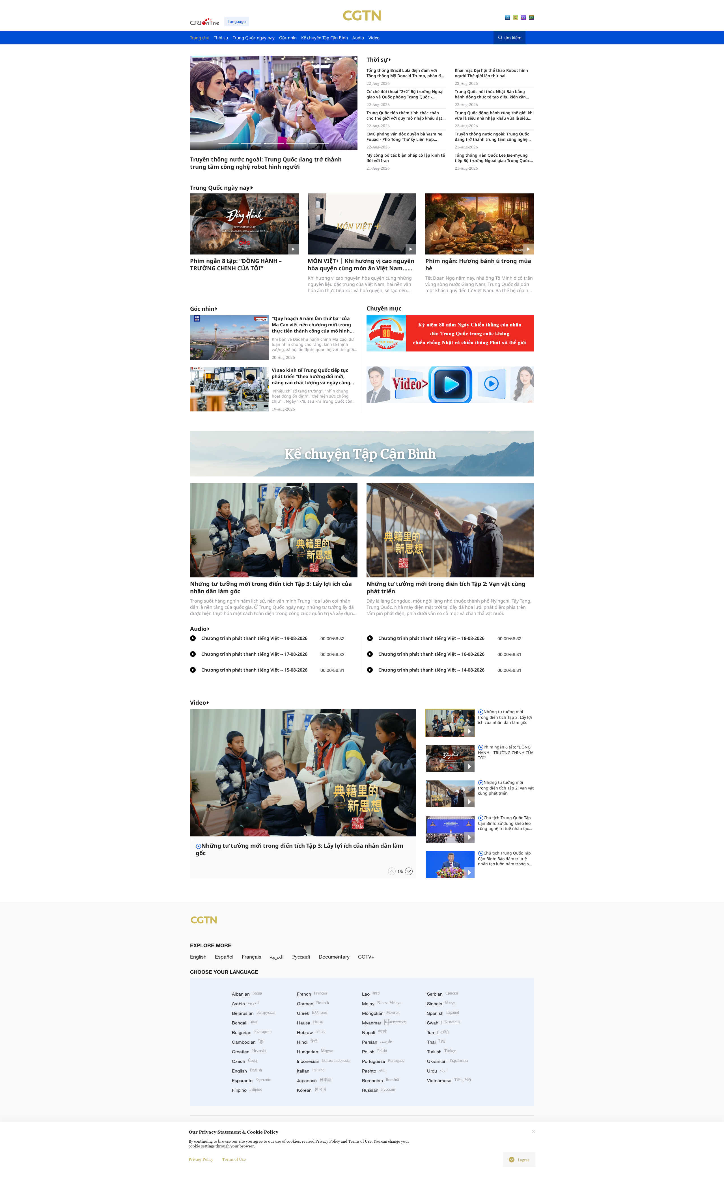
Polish (374, 1051)
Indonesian (323, 1061)
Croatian (249, 1051)
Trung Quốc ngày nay (219, 187)
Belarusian (253, 1013)
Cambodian (247, 1042)
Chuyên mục (384, 308)
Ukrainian (447, 1061)
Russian (378, 1090)
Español (224, 956)
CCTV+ (366, 956)
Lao (371, 994)
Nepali (374, 1032)
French (312, 994)
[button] (228, 143)
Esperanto (251, 1080)
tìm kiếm (513, 37)
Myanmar (384, 1023)
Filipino (247, 1090)
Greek (312, 1013)
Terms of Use (234, 1159)
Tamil (438, 1032)
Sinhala (441, 1003)
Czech (245, 1061)
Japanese (314, 1080)
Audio (198, 629)
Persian (377, 1042)
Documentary (334, 956)
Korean (311, 1090)
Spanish (443, 1013)
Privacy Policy (201, 1159)
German (313, 1003)
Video (198, 702)
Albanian (247, 994)
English (198, 956)
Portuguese (383, 1061)
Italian (310, 1071)
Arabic (245, 1003)
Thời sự (377, 59)
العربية (277, 956)
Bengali (244, 1023)
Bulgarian (252, 1032)
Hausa (310, 1023)
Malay (381, 1003)
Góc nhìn (202, 308)
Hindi (307, 1042)
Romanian (380, 1080)
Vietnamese (449, 1080)
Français (251, 956)
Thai (436, 1042)
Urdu (437, 1071)
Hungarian (315, 1051)
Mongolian (381, 1013)
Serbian (442, 994)
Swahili (443, 1023)
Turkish (441, 1051)
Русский (301, 956)
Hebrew (311, 1032)
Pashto (374, 1071)
